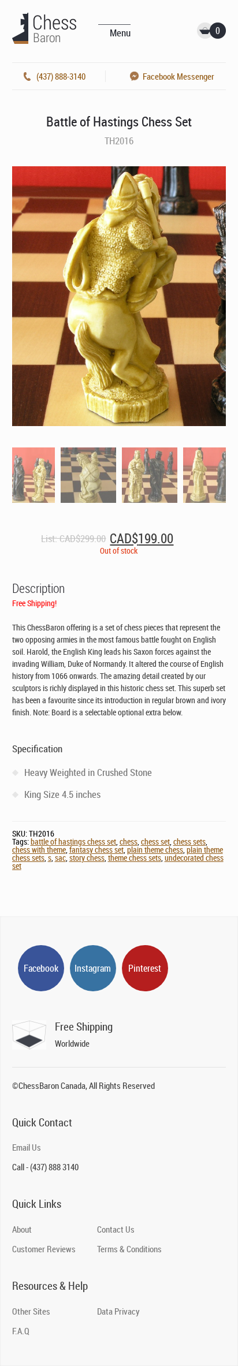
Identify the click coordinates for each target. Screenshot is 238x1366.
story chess (87, 857)
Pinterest (144, 968)
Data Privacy (118, 1311)
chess (128, 841)
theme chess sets (134, 857)
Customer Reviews (44, 1249)
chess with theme (39, 849)
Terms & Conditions (129, 1249)
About (22, 1229)
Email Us (26, 1147)
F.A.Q (20, 1331)
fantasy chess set (96, 849)
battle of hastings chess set (73, 841)
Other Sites (31, 1311)
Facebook (41, 968)
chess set (155, 841)
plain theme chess (155, 849)
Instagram (93, 968)
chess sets (189, 841)
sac (60, 857)
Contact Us (116, 1229)
